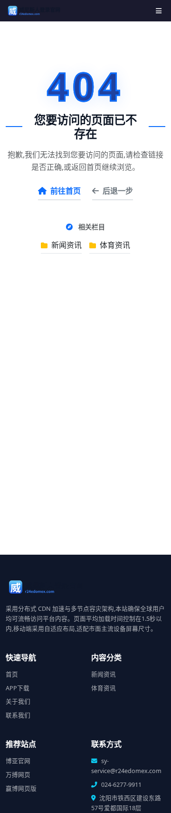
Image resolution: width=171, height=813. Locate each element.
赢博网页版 (21, 788)
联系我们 (18, 715)
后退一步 (118, 191)
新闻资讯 (65, 245)
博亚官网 (18, 761)
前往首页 (65, 191)
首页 (12, 674)
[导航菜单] (158, 11)
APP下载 (17, 688)
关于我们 (18, 701)
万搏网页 (18, 775)
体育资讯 (114, 245)
